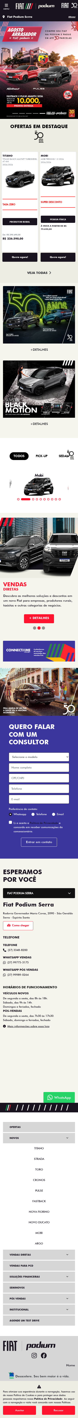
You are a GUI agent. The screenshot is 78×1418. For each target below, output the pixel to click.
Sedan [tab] (64, 784)
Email (60, 1146)
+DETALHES (39, 677)
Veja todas (37, 601)
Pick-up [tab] (42, 784)
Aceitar (19, 1410)
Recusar (58, 1410)
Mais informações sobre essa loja (28, 1359)
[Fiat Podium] (35, 6)
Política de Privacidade (44, 1155)
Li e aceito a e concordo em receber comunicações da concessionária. (38, 1159)
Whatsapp (20, 1146)
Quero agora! (20, 585)
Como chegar (20, 1257)
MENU (6, 9)
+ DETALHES (39, 951)
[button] (6, 234)
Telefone (41, 1146)
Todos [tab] (19, 784)
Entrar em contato (39, 1175)
